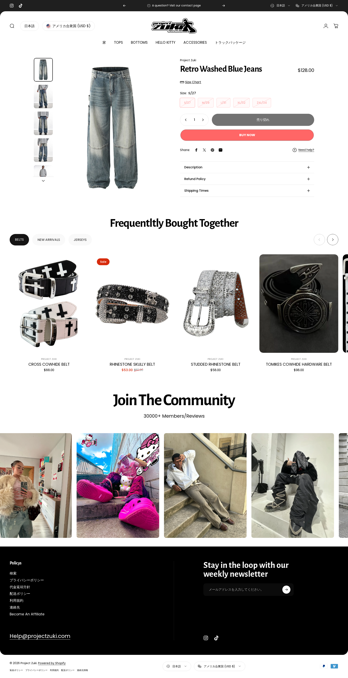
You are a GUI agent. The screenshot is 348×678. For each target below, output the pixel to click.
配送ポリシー (20, 594)
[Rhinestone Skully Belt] (132, 303)
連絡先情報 (82, 670)
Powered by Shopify (52, 663)
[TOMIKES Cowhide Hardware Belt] (298, 303)
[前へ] (124, 5)
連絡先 (15, 607)
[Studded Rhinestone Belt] (215, 303)
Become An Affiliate (27, 614)
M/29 (205, 103)
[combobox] (280, 5)
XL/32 (241, 103)
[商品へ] (43, 70)
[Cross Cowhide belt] (49, 303)
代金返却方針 (20, 587)
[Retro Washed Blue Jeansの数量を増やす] (203, 120)
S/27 (187, 103)
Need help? (306, 150)
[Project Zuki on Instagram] (205, 638)
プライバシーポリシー (27, 580)
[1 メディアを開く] (112, 128)
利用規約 (16, 600)
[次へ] (223, 5)
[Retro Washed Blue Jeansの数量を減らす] (185, 120)
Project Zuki (188, 60)
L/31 (223, 103)
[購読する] (286, 590)
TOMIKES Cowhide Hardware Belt (299, 364)
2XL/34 (262, 103)
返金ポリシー (16, 670)
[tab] (19, 239)
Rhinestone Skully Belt (132, 364)
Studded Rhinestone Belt (215, 364)
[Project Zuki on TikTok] (216, 638)
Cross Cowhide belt (49, 364)
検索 (13, 573)
